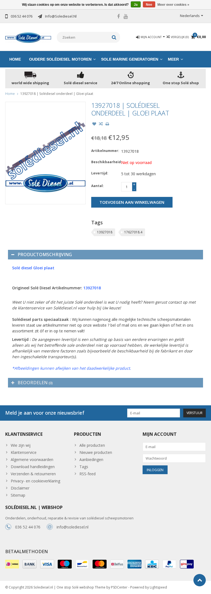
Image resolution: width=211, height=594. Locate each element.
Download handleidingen (33, 466)
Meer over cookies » (173, 5)
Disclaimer (20, 488)
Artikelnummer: (105, 150)
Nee (149, 5)
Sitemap (18, 495)
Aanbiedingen (91, 459)
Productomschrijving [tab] (45, 254)
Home (15, 59)
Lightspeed (158, 587)
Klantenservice (24, 452)
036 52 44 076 (27, 527)
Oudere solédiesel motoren (60, 59)
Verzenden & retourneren (33, 473)
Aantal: (97, 185)
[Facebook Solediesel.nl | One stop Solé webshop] (118, 17)
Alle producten (92, 445)
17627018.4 (133, 232)
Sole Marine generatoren (129, 59)
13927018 (104, 232)
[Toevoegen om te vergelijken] (100, 124)
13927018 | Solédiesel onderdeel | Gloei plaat (56, 93)
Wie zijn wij (20, 445)
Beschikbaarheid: (105, 162)
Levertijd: (99, 173)
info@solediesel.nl (72, 527)
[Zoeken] (114, 37)
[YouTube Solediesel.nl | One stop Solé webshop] (126, 17)
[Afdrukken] (107, 124)
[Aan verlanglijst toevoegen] (94, 124)
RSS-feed (87, 473)
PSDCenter (119, 587)
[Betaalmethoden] (12, 564)
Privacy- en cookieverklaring (35, 480)
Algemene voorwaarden (32, 459)
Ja (136, 5)
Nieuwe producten (95, 452)
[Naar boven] (199, 580)
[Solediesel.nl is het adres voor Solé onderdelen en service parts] (28, 37)
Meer (173, 59)
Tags (83, 466)
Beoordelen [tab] (35, 383)
